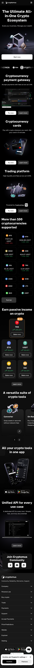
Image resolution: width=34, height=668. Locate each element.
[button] (17, 586)
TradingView (19, 205)
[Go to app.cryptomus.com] (10, 3)
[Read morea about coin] (19, 67)
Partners (25, 662)
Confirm (9, 662)
